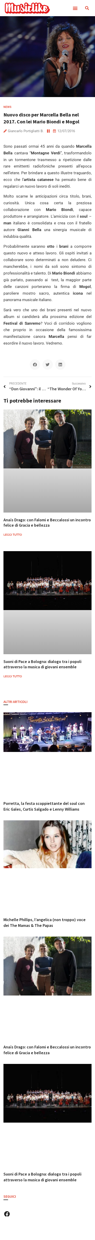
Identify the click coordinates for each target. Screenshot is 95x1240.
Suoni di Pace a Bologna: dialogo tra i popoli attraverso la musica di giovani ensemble (42, 664)
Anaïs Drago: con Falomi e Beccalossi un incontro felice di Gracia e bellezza (47, 522)
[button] (75, 8)
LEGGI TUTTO (12, 534)
